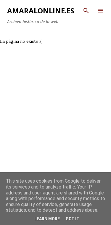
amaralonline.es (40, 10)
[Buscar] (86, 10)
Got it (72, 218)
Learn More (47, 218)
